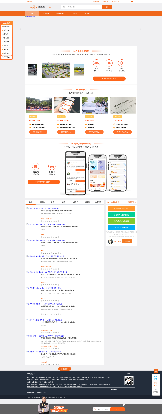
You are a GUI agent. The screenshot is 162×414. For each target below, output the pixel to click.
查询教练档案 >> (94, 132)
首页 (31, 13)
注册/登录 (29, 1)
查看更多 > (132, 202)
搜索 (106, 7)
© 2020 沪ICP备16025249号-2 (34, 397)
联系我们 (88, 13)
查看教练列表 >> (38, 132)
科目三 (75, 202)
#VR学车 (48, 266)
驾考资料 (46, 13)
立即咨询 (127, 241)
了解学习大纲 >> (122, 132)
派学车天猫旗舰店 (31, 392)
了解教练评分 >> (66, 132)
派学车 (42, 202)
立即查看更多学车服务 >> (43, 182)
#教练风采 (49, 330)
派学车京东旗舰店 (41, 392)
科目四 (87, 202)
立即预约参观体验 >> (109, 78)
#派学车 (43, 219)
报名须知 (74, 13)
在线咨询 (115, 1)
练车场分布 (60, 13)
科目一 (53, 202)
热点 (31, 202)
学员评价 (98, 202)
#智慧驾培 (49, 219)
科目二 (64, 202)
